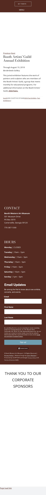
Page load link (6, 488)
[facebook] (5, 232)
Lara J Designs (31, 355)
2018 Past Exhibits (30, 98)
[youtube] (15, 232)
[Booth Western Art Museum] (23, 19)
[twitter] (8, 232)
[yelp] (18, 232)
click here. (13, 91)
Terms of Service (9, 360)
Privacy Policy (9, 355)
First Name (8, 307)
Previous (7, 53)
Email (6, 297)
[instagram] (12, 232)
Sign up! (23, 342)
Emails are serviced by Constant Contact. (22, 335)
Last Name (8, 317)
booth (5, 98)
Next (13, 53)
